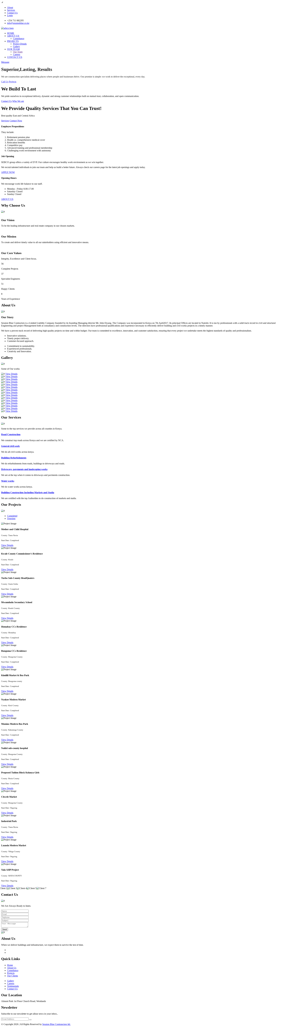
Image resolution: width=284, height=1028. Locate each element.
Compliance (18, 38)
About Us (11, 968)
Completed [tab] (12, 516)
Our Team (17, 52)
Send (4, 929)
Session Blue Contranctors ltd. (56, 1024)
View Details (11, 374)
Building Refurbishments (13, 458)
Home (10, 965)
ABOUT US (13, 36)
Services (11, 10)
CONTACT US (14, 57)
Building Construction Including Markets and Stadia (27, 492)
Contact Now (16, 120)
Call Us (4, 81)
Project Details (20, 44)
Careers (16, 54)
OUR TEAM (13, 49)
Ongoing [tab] (11, 518)
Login (10, 15)
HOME (10, 33)
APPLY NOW (8, 172)
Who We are (18, 101)
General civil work (10, 446)
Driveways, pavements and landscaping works (24, 469)
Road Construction (10, 434)
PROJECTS (13, 41)
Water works (7, 481)
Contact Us (12, 13)
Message (5, 62)
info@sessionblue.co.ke (18, 23)
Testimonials (13, 986)
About (10, 7)
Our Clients (12, 976)
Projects (12, 81)
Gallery (16, 46)
